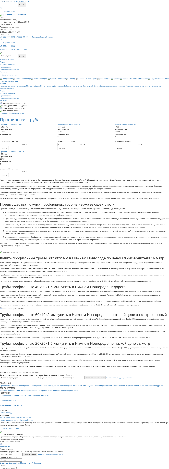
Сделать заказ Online (18, 49)
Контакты (3, 71)
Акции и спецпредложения (26, 390)
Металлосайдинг (40, 78)
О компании (5, 395)
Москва (23, 463)
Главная (3, 113)
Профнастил (7, 78)
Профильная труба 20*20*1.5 (12, 151)
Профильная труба (58, 78)
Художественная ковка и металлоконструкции (144, 86)
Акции (2, 62)
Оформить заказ (8, 11)
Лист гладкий (105, 78)
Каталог (3, 83)
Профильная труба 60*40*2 (69, 124)
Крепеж (116, 78)
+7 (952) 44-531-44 (23, 37)
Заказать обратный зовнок (42, 37)
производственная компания (14, 14)
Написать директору (8, 420)
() (1, 8)
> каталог (4, 49)
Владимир (4, 463)
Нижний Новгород (34, 463)
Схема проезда (6, 412)
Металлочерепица (23, 78)
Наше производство (18, 395)
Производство (5, 67)
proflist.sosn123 (6, 1)
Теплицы (72, 78)
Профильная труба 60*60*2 (11, 124)
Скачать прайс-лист (10, 75)
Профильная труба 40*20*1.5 (127, 124)
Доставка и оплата (7, 64)
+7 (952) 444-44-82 (7, 37)
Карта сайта (5, 446)
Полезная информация (9, 69)
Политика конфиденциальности (119, 377)
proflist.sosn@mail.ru (21, 1)
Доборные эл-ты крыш (87, 78)
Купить (4, 148)
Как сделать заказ (7, 59)
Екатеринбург (14, 463)
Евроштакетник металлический (135, 78)
